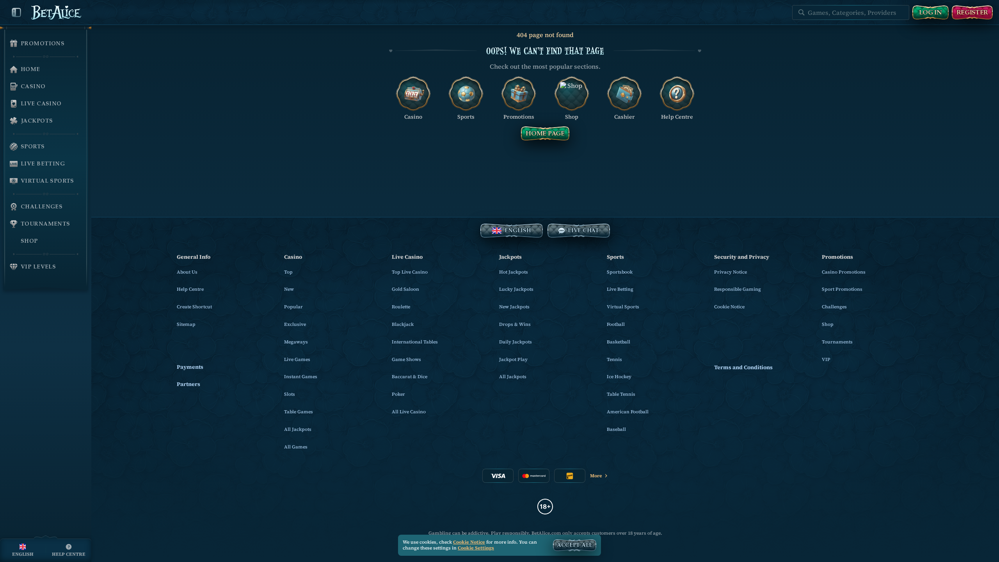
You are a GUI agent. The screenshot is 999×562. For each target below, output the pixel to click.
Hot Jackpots (513, 272)
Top (288, 272)
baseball (616, 429)
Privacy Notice (730, 272)
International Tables (415, 342)
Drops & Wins (515, 324)
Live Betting (620, 289)
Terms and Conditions (743, 367)
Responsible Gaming (737, 289)
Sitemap (186, 324)
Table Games (298, 412)
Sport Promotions (842, 289)
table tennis (621, 394)
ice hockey (619, 376)
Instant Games (300, 376)
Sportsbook (620, 272)
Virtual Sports (623, 307)
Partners (188, 384)
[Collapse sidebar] (16, 12)
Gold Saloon (405, 289)
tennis (614, 359)
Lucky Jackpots (516, 289)
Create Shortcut (194, 307)
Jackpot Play (513, 359)
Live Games (297, 359)
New (289, 289)
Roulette (401, 307)
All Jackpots (297, 429)
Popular (293, 307)
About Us (187, 272)
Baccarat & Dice (409, 376)
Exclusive (295, 324)
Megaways (296, 342)
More (596, 476)
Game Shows (406, 359)
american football (628, 412)
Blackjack (403, 324)
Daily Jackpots (515, 342)
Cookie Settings (476, 548)
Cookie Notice (729, 307)
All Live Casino (409, 412)
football (616, 324)
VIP (826, 359)
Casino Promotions (844, 272)
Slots (289, 394)
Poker (398, 394)
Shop (828, 324)
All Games (296, 447)
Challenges (834, 307)
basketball (618, 342)
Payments (190, 367)
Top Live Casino (410, 272)
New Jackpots (514, 307)
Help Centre (190, 289)
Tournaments (837, 342)
